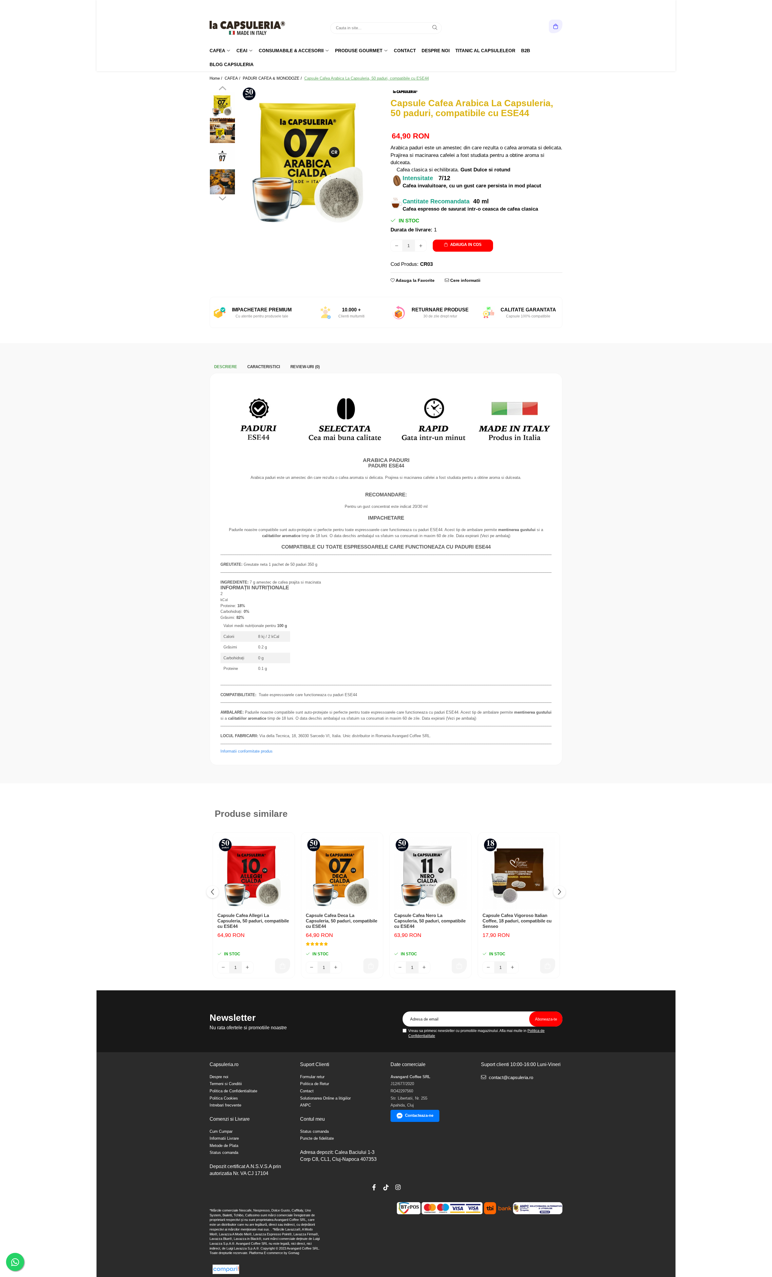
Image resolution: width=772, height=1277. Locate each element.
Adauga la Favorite (415, 280)
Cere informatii (464, 280)
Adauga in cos (465, 244)
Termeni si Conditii (226, 1083)
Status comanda (224, 1152)
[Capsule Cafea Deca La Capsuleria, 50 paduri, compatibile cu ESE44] (342, 873)
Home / (216, 78)
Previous (222, 89)
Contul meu (312, 1119)
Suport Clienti (314, 1064)
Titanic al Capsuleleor (485, 50)
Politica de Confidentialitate (233, 1091)
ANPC (305, 1105)
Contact (405, 50)
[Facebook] (374, 1187)
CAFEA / (233, 78)
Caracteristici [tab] (263, 367)
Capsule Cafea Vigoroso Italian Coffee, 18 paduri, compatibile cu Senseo (517, 921)
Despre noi (436, 50)
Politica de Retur (314, 1083)
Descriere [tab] (225, 367)
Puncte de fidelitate (317, 1138)
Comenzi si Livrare (230, 1119)
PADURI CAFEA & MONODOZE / (273, 78)
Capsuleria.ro (224, 1064)
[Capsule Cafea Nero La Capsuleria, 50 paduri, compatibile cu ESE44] (430, 873)
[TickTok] (386, 1187)
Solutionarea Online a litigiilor (325, 1098)
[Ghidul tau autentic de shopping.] (226, 1269)
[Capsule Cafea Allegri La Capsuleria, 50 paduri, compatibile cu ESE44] (253, 873)
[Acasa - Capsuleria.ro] (247, 28)
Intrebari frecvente (225, 1105)
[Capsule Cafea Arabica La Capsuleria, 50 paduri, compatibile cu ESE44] (309, 157)
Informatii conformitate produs (246, 751)
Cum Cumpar (221, 1131)
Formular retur (312, 1077)
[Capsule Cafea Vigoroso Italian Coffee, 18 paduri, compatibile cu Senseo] (518, 873)
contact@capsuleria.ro (510, 1077)
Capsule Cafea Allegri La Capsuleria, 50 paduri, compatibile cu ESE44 (253, 921)
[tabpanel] (309, 157)
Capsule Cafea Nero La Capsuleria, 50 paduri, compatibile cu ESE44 (430, 921)
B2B (525, 50)
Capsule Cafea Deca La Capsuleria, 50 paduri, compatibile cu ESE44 (341, 921)
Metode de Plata (224, 1145)
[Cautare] (435, 28)
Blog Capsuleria (232, 64)
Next (222, 198)
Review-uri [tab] (305, 367)
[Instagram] (398, 1187)
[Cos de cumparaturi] (555, 26)
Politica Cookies (224, 1098)
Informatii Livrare (224, 1138)
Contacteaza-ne (419, 1115)
